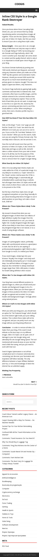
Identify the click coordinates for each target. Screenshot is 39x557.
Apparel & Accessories (10, 474)
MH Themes (32, 555)
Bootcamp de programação (12, 485)
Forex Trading (7, 503)
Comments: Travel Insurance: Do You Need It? (18, 438)
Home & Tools (7, 517)
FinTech (5, 499)
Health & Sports (7, 510)
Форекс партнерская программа (14, 536)
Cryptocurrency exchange (11, 492)
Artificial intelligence (9, 478)
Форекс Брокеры (8, 532)
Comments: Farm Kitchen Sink (12, 457)
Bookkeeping (6, 481)
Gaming (5, 507)
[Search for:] (19, 402)
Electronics (6, 496)
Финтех (5, 528)
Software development (10, 525)
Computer (5, 489)
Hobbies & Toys (7, 514)
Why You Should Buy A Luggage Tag (15, 442)
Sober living (6, 521)
